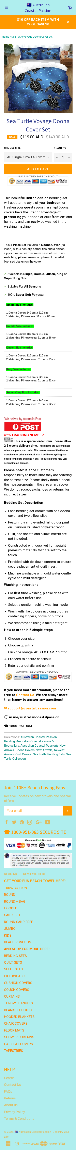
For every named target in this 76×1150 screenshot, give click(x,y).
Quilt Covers (23, 754)
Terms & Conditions (19, 1118)
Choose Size (12, 148)
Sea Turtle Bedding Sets (49, 754)
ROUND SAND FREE (18, 922)
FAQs (8, 1091)
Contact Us (25, 695)
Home (5, 36)
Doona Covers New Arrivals (33, 750)
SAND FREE (12, 915)
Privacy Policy (14, 1112)
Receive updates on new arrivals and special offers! (37, 798)
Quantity (60, 148)
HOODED (10, 908)
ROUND (9, 895)
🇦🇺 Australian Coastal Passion (38, 7)
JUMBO (10, 928)
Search (9, 1078)
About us (11, 1105)
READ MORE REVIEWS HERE (25, 874)
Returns (10, 1098)
